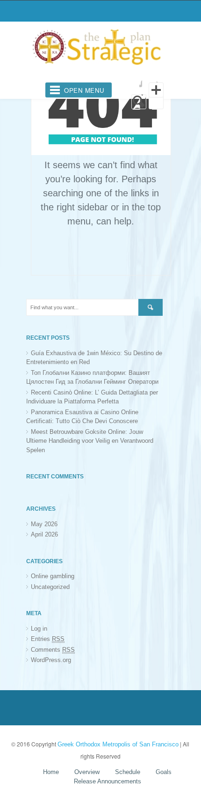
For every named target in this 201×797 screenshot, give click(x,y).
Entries (48, 638)
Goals (164, 771)
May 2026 (44, 524)
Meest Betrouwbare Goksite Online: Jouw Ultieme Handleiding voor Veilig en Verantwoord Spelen (89, 441)
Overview (87, 771)
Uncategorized (50, 586)
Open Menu (84, 90)
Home (51, 771)
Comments (53, 649)
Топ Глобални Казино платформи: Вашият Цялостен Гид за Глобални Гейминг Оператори (92, 377)
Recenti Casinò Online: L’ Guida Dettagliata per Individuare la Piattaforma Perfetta (92, 397)
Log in (39, 628)
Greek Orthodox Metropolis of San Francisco (118, 744)
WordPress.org (51, 659)
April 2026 (44, 534)
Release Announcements (107, 781)
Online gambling (52, 576)
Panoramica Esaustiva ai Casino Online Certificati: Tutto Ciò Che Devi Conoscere (82, 417)
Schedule (127, 771)
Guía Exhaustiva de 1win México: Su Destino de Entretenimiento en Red (94, 358)
